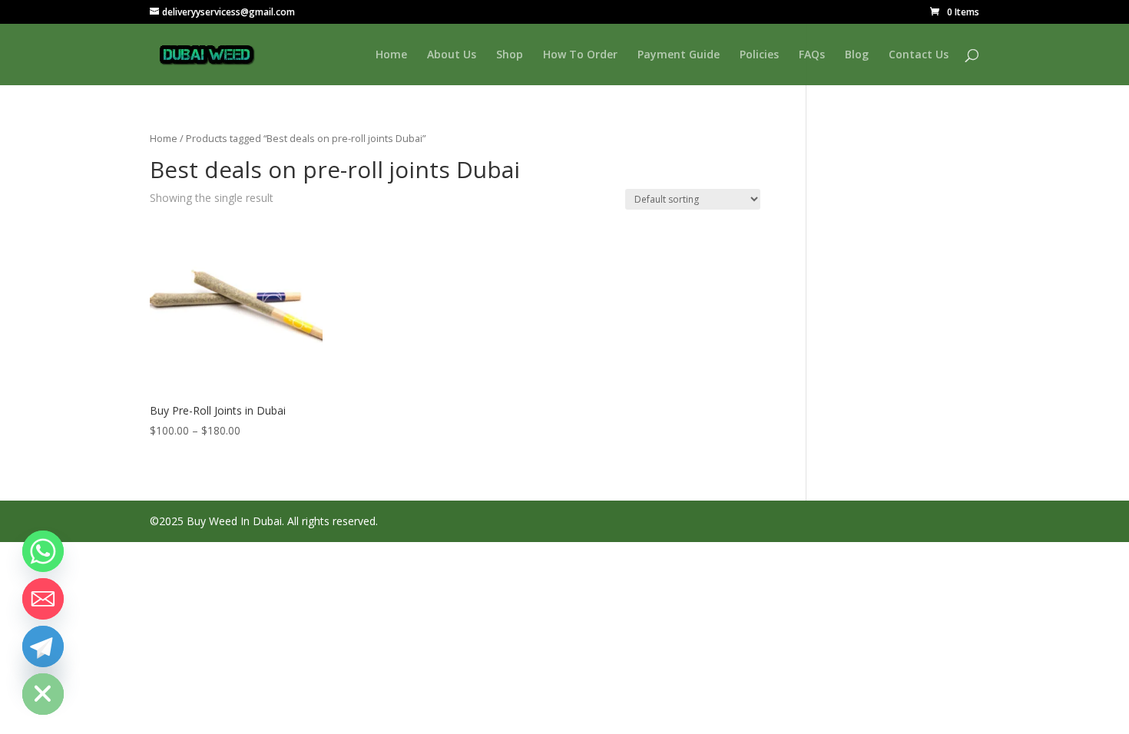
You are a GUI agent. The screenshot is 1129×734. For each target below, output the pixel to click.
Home (391, 55)
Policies (759, 55)
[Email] (43, 599)
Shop (509, 55)
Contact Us (919, 55)
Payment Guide (678, 55)
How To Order (580, 55)
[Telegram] (43, 646)
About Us (451, 55)
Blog (857, 55)
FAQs (812, 55)
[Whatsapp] (43, 551)
